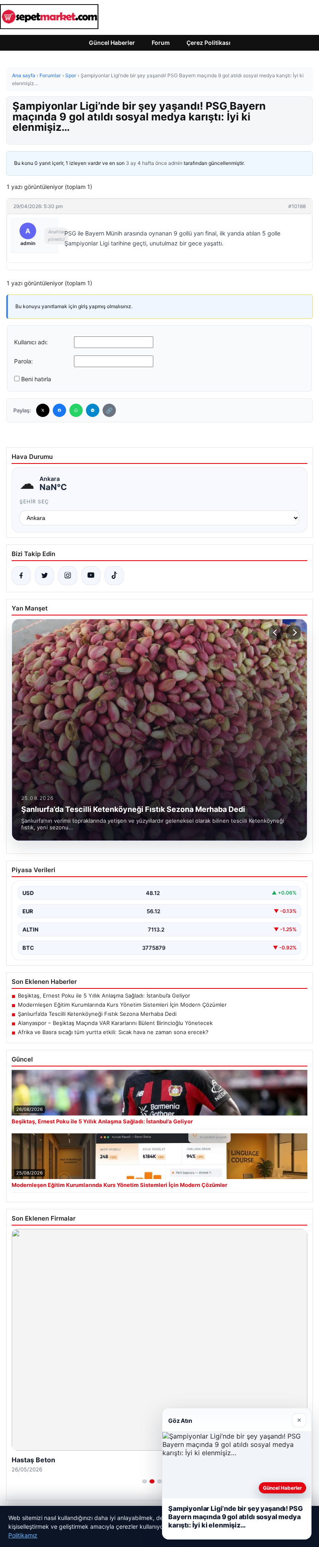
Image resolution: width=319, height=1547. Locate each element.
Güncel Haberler (112, 42)
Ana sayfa (23, 75)
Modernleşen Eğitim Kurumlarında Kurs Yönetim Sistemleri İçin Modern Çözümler (122, 1004)
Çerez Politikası (208, 42)
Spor (70, 75)
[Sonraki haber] (294, 632)
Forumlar (50, 75)
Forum (161, 42)
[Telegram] (92, 410)
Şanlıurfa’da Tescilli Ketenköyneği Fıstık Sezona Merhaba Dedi (97, 1013)
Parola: (23, 361)
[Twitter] (42, 410)
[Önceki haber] (276, 632)
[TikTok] (114, 575)
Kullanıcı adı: (31, 342)
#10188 (297, 206)
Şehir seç (34, 501)
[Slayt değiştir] (144, 1481)
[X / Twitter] (44, 575)
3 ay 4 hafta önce (146, 163)
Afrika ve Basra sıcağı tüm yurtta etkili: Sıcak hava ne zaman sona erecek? (113, 1032)
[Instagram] (67, 575)
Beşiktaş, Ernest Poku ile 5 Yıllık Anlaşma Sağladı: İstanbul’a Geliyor (104, 995)
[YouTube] (91, 575)
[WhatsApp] (76, 410)
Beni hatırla (36, 378)
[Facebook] (59, 410)
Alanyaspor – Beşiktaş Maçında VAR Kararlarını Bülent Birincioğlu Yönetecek (115, 1023)
